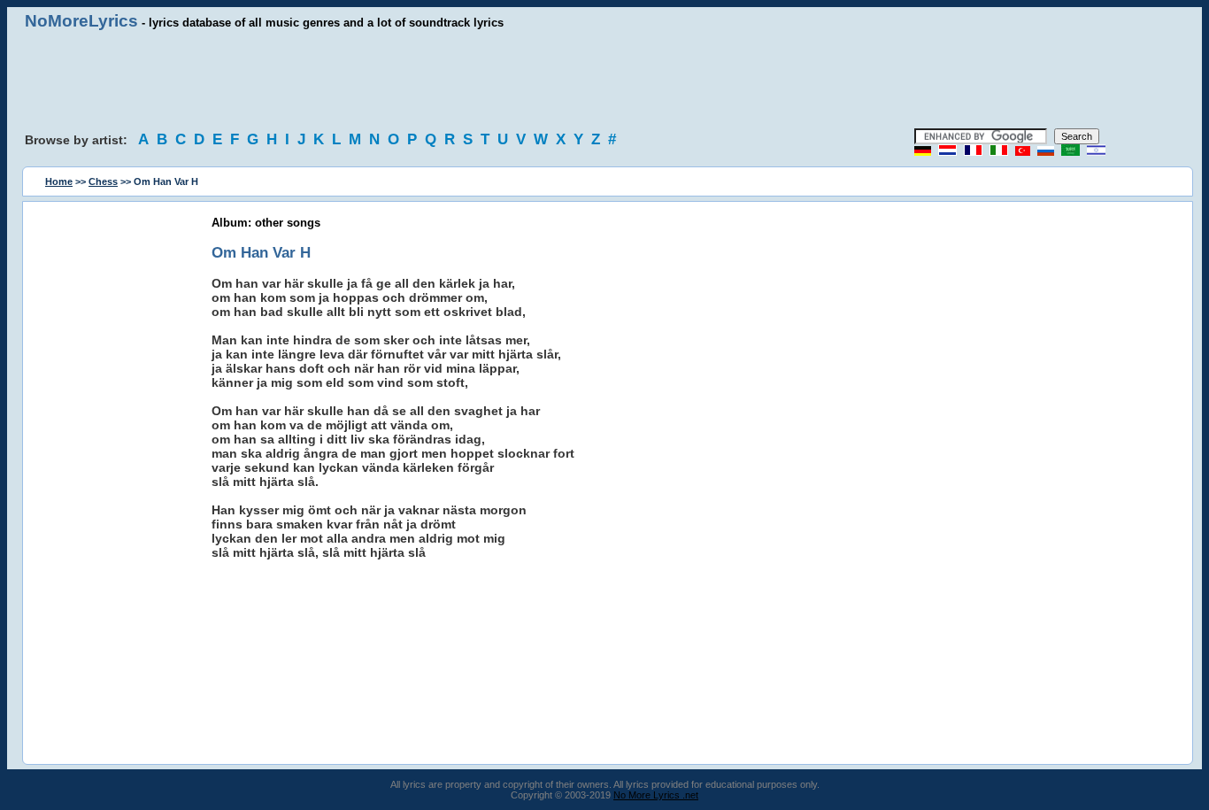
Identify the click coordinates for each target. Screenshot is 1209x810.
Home (59, 181)
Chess (103, 181)
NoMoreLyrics (81, 21)
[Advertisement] (604, 80)
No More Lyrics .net (655, 795)
